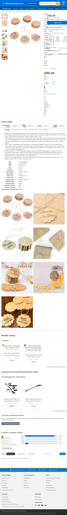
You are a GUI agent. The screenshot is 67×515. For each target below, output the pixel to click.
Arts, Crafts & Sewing (10, 11)
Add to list (52, 54)
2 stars (22, 441)
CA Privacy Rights (6, 501)
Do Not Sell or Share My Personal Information (13, 506)
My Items (63, 8)
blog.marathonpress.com (50, 94)
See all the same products (59, 411)
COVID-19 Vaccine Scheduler (53, 478)
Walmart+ (26, 485)
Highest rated (21, 454)
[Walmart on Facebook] (36, 505)
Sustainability (5, 487)
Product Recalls (50, 487)
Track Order (44, 470)
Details (60, 50)
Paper (40, 129)
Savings (21, 8)
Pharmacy (50, 8)
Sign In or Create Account (18, 470)
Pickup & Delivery (41, 8)
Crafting (18, 11)
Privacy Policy (5, 499)
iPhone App (38, 497)
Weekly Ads (54, 470)
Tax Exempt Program (51, 490)
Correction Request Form (10, 424)
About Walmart (5, 478)
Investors (4, 485)
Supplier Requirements (7, 490)
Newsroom (4, 483)
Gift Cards (26, 487)
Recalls (47, 483)
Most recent (11, 454)
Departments (8, 8)
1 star (23, 443)
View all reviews (7, 448)
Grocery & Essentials (30, 8)
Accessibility (49, 485)
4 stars (22, 438)
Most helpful (31, 454)
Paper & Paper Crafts (25, 11)
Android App (38, 499)
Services (15, 8)
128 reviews (55, 68)
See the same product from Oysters (56, 366)
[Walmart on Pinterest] (45, 505)
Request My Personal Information (10, 504)
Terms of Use (5, 497)
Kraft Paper (45, 129)
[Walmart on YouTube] (42, 505)
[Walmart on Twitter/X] (39, 505)
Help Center (33, 470)
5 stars (22, 436)
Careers (57, 8)
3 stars (22, 439)
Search (62, 454)
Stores (25, 480)
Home (2, 11)
